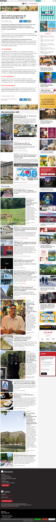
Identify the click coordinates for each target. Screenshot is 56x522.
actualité (20, 286)
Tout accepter (38, 519)
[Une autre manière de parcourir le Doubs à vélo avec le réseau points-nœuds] (48, 238)
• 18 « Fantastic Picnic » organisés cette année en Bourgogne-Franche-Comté (47, 48)
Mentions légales (5, 481)
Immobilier (16, 153)
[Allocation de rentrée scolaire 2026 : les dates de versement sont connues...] (48, 281)
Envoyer (44, 373)
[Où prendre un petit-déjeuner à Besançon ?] (7, 397)
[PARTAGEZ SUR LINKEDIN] (25, 21)
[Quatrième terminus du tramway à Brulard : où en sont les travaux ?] (7, 457)
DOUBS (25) (16, 336)
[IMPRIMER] (30, 21)
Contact (3, 474)
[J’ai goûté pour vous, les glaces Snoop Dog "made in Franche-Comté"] (48, 77)
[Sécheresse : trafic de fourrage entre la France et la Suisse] (13, 203)
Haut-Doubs (28, 198)
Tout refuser (44, 519)
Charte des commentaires (7, 477)
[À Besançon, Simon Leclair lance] (13, 304)
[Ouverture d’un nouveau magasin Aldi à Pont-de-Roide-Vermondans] (7, 384)
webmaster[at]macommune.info (7, 507)
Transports (20, 454)
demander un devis (6, 501)
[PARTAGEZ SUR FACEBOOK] (21, 21)
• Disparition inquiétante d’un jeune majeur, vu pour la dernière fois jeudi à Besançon (47, 44)
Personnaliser (52, 519)
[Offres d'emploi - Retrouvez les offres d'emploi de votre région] (48, 93)
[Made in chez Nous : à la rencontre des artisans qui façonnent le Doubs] (48, 114)
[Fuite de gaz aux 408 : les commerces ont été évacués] (7, 145)
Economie (28, 301)
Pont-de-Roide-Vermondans (19, 380)
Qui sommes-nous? (6, 475)
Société (15, 114)
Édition (30, 3)
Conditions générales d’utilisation (8, 482)
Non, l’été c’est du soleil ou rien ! (48, 364)
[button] (53, 1)
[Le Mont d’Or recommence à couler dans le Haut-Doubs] (48, 144)
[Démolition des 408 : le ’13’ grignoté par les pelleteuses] (7, 118)
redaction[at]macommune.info (6, 495)
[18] (7, 192)
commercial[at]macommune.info (7, 498)
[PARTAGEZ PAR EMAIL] (28, 21)
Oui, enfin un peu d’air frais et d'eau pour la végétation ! (47, 362)
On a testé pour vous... (31, 353)
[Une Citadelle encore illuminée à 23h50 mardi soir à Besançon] (7, 262)
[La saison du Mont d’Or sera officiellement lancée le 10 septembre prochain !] (7, 339)
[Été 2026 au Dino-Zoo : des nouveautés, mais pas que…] (48, 182)
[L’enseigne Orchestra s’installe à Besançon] (48, 217)
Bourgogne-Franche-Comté (19, 189)
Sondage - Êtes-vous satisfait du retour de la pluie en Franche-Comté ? (47, 358)
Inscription (44, 174)
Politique (21, 153)
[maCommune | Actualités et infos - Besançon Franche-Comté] (24, 3)
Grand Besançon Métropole (19, 270)
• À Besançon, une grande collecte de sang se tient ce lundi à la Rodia (47, 36)
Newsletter (5, 485)
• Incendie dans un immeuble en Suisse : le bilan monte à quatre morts (47, 40)
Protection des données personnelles (9, 478)
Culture (24, 336)
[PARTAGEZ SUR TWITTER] (23, 21)
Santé (29, 286)
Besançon (16, 226)
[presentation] (40, 269)
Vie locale (3, 13)
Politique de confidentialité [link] (28, 520)
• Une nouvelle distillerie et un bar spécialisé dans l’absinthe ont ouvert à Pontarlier (47, 52)
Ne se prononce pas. (46, 365)
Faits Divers (16, 141)
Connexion (51, 174)
